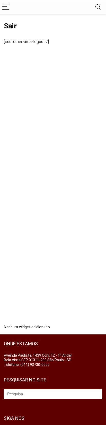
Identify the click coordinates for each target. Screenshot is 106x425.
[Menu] (6, 7)
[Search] (98, 7)
